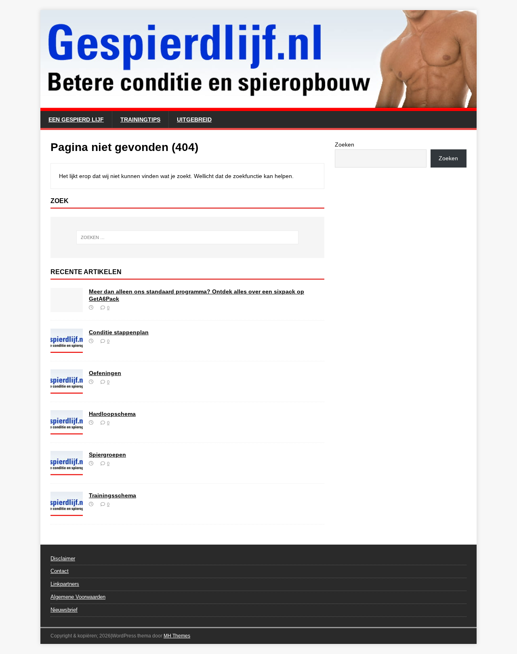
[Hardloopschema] (66, 429)
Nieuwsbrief (64, 610)
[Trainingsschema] (66, 511)
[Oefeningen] (66, 389)
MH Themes (177, 636)
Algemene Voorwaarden (77, 597)
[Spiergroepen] (66, 470)
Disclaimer (62, 558)
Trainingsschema (112, 495)
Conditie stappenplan (119, 332)
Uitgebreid (194, 119)
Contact (59, 571)
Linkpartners (64, 584)
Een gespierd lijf (76, 119)
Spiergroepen (107, 454)
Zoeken (344, 144)
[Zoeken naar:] (187, 237)
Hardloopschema (112, 414)
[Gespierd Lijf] (258, 106)
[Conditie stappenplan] (66, 348)
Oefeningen (105, 373)
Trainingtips (140, 119)
